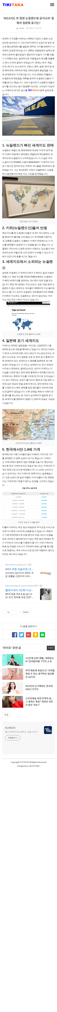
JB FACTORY (34, 766)
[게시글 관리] (16, 612)
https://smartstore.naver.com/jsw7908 (21, 586)
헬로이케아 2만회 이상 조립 (18, 590)
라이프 (21, 28)
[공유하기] (12, 612)
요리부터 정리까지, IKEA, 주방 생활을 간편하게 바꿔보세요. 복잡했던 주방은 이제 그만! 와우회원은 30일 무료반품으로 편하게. (19, 575)
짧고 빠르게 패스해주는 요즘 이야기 (21, 732)
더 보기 (50, 648)
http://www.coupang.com (16, 564)
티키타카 (10, 727)
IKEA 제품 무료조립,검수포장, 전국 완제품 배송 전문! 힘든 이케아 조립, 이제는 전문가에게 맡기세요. (19, 596)
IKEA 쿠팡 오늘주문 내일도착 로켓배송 (19, 569)
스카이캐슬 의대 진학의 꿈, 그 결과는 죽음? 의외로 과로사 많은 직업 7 (39, 701)
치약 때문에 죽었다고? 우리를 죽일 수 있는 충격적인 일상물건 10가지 (40, 673)
